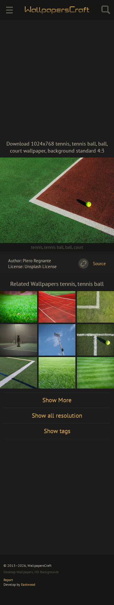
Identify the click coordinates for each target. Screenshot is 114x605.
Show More (57, 400)
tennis (36, 247)
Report (8, 580)
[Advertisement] (57, 80)
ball (68, 247)
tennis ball (53, 247)
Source (99, 263)
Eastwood (28, 584)
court (78, 247)
